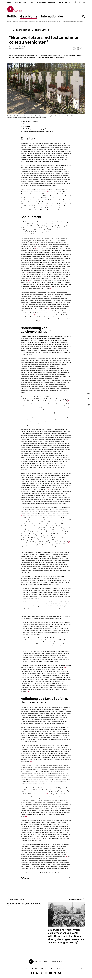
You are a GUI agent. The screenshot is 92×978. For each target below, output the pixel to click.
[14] (48, 489)
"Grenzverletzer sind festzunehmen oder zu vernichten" (75, 21)
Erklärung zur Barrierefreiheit (76, 968)
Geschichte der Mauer (54, 21)
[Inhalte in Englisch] (84, 2)
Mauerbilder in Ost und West (24, 903)
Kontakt (47, 968)
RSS (41, 968)
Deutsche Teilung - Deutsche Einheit (38, 21)
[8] (48, 308)
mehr (67, 2)
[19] (30, 761)
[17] (65, 667)
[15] (22, 516)
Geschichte (15, 21)
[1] (47, 192)
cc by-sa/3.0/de (42, 117)
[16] (69, 542)
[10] (39, 321)
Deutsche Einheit (24, 21)
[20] (47, 794)
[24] (66, 856)
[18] (28, 691)
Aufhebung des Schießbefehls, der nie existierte (38, 131)
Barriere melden (61, 968)
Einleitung (26, 124)
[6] (29, 280)
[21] (50, 798)
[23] (37, 838)
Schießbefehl (27, 126)
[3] (35, 248)
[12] (68, 401)
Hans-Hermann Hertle (17, 47)
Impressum (11, 968)
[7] (51, 288)
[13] (29, 469)
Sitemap (28, 968)
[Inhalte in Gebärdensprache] (80, 2)
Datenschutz (20, 968)
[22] (26, 816)
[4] (32, 258)
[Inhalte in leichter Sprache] (75, 2)
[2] (46, 206)
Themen (9, 21)
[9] (34, 315)
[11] (28, 392)
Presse (53, 968)
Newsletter (35, 968)
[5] (27, 272)
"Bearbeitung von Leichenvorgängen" (34, 129)
